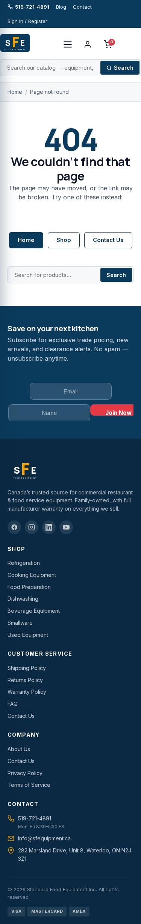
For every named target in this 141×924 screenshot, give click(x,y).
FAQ (13, 704)
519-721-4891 (32, 7)
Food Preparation (29, 587)
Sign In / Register (27, 21)
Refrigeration (24, 563)
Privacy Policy (25, 773)
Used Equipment (28, 635)
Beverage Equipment (34, 610)
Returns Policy (25, 680)
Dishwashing (23, 598)
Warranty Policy (27, 691)
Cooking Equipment (32, 575)
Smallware (20, 623)
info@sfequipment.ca (44, 838)
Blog (61, 7)
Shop (63, 239)
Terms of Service (29, 785)
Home (15, 92)
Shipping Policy (27, 668)
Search (123, 67)
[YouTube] (66, 527)
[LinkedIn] (49, 527)
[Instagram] (31, 527)
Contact (82, 7)
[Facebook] (14, 527)
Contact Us (108, 239)
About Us (19, 749)
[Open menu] (67, 44)
